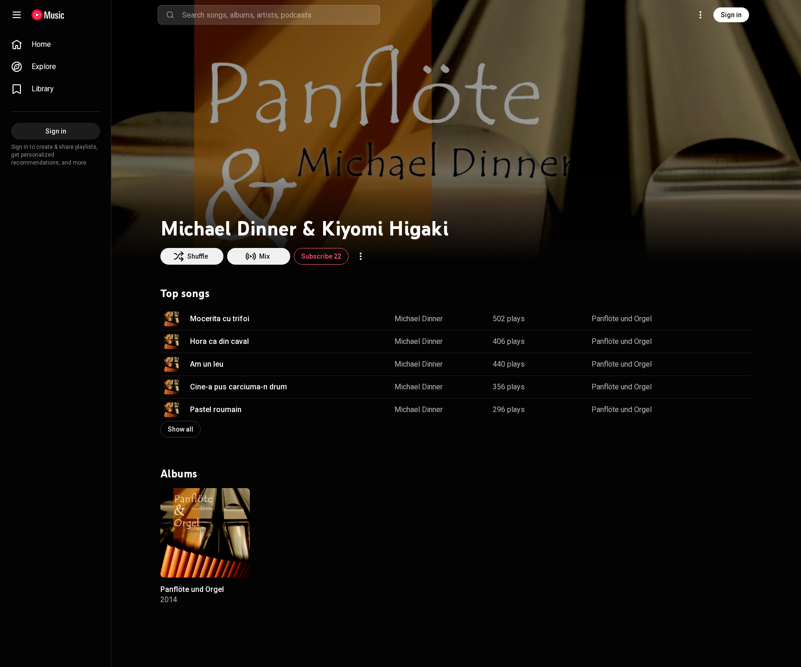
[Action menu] (360, 256)
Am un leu (206, 364)
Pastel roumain (216, 409)
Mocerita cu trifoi (219, 318)
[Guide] (16, 14)
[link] (56, 44)
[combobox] (281, 15)
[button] (171, 318)
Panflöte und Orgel (621, 318)
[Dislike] (715, 319)
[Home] (48, 14)
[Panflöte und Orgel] (205, 533)
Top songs (185, 293)
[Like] (698, 319)
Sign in (731, 15)
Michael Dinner (418, 318)
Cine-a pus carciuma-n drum (238, 386)
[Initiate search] (170, 14)
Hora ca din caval (219, 341)
